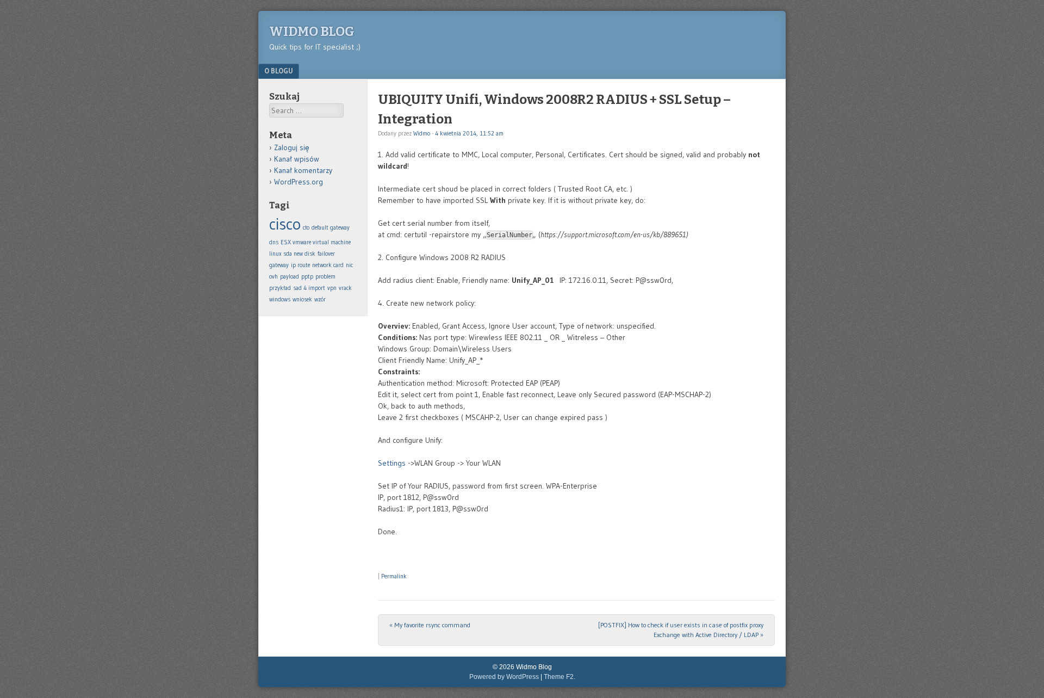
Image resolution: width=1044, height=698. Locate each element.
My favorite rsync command (429, 625)
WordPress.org (298, 182)
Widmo (421, 133)
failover (326, 253)
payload (289, 276)
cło (306, 227)
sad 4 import (309, 288)
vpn (332, 288)
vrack (345, 288)
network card (328, 265)
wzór (320, 299)
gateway (279, 265)
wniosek (302, 299)
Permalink (394, 576)
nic (349, 265)
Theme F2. (559, 677)
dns (273, 242)
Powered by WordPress (504, 677)
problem (325, 276)
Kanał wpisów (296, 159)
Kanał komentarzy (303, 170)
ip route (300, 265)
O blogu (278, 70)
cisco (285, 224)
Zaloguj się (291, 147)
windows (279, 299)
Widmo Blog (312, 31)
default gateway (331, 227)
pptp (307, 276)
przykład (280, 288)
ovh (273, 276)
